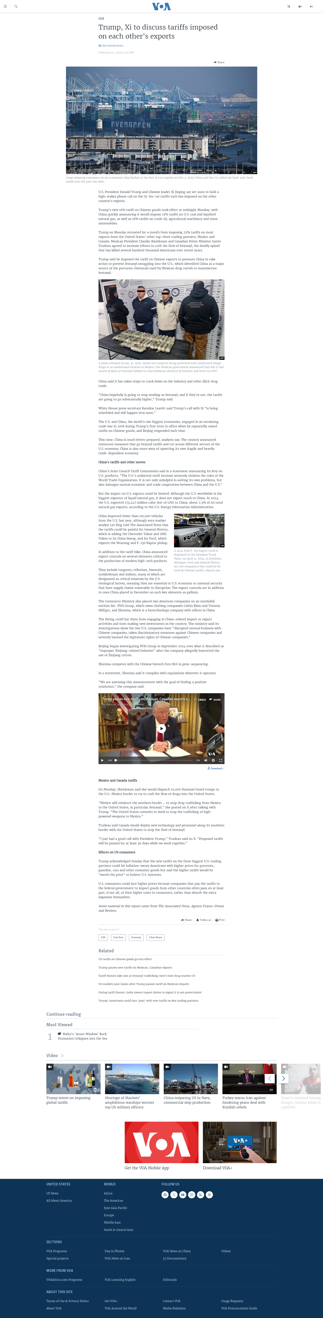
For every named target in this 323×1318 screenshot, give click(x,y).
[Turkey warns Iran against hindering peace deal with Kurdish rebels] (249, 1079)
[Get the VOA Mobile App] (162, 1142)
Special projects (57, 1258)
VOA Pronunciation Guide (239, 1308)
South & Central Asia (118, 1230)
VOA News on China (177, 1251)
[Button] (219, 62)
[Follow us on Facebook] (165, 1194)
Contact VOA (172, 1301)
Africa (108, 1193)
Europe (109, 1215)
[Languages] (288, 6)
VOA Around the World (121, 1308)
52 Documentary (174, 1258)
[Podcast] (209, 1194)
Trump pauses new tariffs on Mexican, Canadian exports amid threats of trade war (163, 699)
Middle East (112, 1222)
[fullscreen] (220, 760)
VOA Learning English (120, 1280)
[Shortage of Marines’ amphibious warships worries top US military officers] (132, 1079)
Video (52, 1055)
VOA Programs (56, 1251)
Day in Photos (114, 1251)
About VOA (53, 1308)
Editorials (170, 1280)
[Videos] (300, 6)
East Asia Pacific (115, 1208)
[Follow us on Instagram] (191, 1194)
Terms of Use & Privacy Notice (67, 1301)
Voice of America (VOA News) (125, 704)
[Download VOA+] (240, 1142)
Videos (226, 1251)
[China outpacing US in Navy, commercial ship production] (191, 1079)
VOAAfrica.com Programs (64, 1280)
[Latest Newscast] (311, 6)
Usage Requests (232, 1301)
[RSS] (200, 1194)
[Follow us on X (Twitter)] (173, 1194)
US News (52, 1193)
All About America (59, 1200)
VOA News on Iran (117, 1258)
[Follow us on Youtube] (182, 1194)
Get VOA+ (111, 1301)
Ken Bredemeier (112, 45)
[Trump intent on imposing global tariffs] (73, 1079)
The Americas (113, 1200)
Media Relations (174, 1308)
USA (101, 18)
